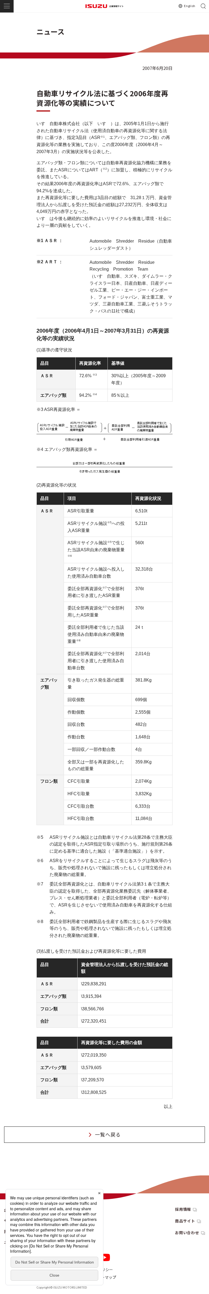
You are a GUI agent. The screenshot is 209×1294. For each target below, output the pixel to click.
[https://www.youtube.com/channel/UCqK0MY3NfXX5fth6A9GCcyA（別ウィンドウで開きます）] (105, 1257)
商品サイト (185, 1221)
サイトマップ (104, 1277)
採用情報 (183, 1209)
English (189, 6)
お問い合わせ (187, 1232)
